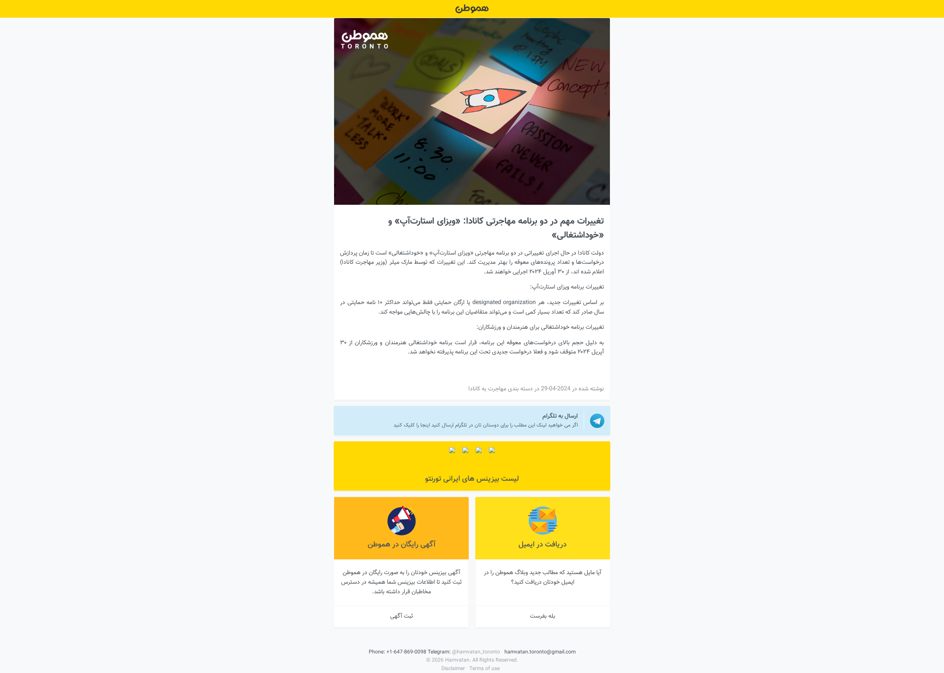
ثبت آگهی (401, 616)
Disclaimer (453, 669)
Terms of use (484, 669)
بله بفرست (542, 616)
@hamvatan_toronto (476, 652)
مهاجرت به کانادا (487, 389)
